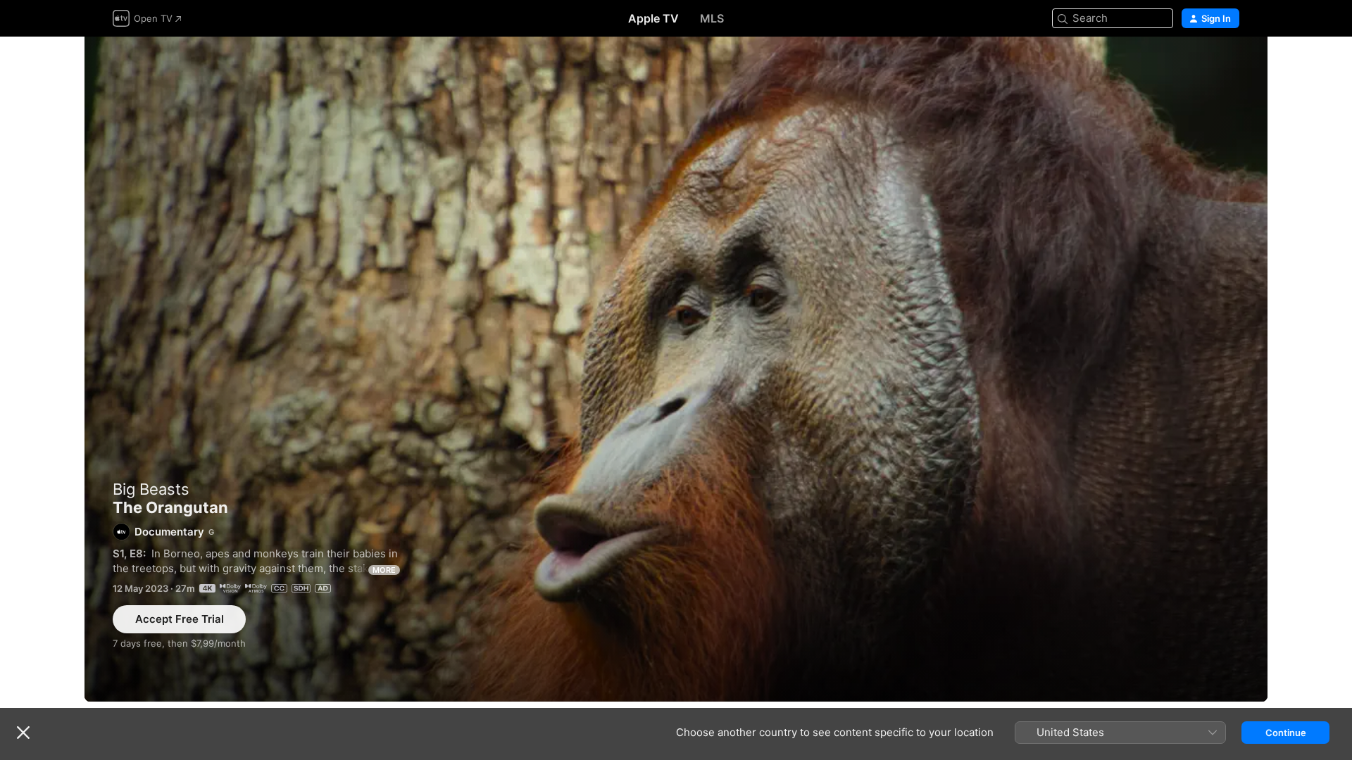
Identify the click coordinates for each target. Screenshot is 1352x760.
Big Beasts (151, 489)
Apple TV (653, 18)
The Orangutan (676, 369)
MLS (712, 18)
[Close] (23, 732)
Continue (1285, 732)
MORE (384, 570)
